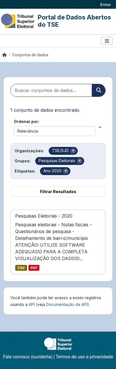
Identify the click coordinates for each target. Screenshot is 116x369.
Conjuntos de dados (30, 54)
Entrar (105, 4)
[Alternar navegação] (107, 41)
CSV (21, 268)
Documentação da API (66, 304)
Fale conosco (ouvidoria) (27, 356)
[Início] (4, 54)
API (32, 304)
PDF (33, 268)
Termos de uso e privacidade (84, 356)
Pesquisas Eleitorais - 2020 (43, 216)
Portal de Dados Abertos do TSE (74, 21)
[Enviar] (98, 90)
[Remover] (73, 151)
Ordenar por (26, 121)
